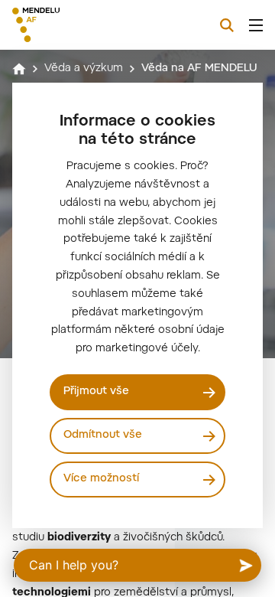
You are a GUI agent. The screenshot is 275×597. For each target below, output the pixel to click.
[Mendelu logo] (88, 25)
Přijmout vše (96, 392)
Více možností (101, 479)
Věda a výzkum (83, 69)
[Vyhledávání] (227, 25)
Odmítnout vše (102, 435)
